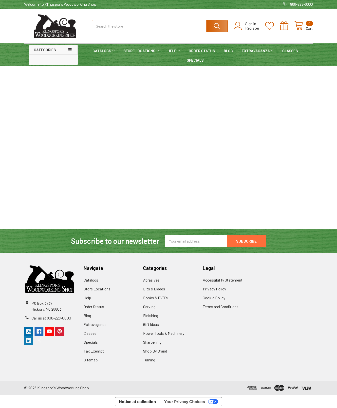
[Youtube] (49, 331)
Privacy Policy (214, 288)
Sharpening (152, 342)
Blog (228, 51)
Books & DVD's (155, 297)
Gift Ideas (151, 324)
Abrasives (151, 280)
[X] (39, 340)
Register (252, 28)
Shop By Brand (155, 351)
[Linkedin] (28, 340)
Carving (149, 306)
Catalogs (102, 51)
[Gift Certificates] (287, 26)
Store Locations (139, 51)
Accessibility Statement (223, 280)
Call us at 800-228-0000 (51, 318)
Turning (149, 359)
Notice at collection (137, 401)
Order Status (202, 51)
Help (172, 51)
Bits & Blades (154, 288)
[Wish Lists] (272, 26)
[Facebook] (39, 331)
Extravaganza (256, 51)
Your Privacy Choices (184, 401)
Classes (290, 51)
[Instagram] (28, 331)
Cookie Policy (214, 297)
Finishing (150, 315)
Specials (195, 60)
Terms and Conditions (221, 306)
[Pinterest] (59, 331)
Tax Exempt (94, 351)
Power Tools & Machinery (163, 333)
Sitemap (91, 359)
